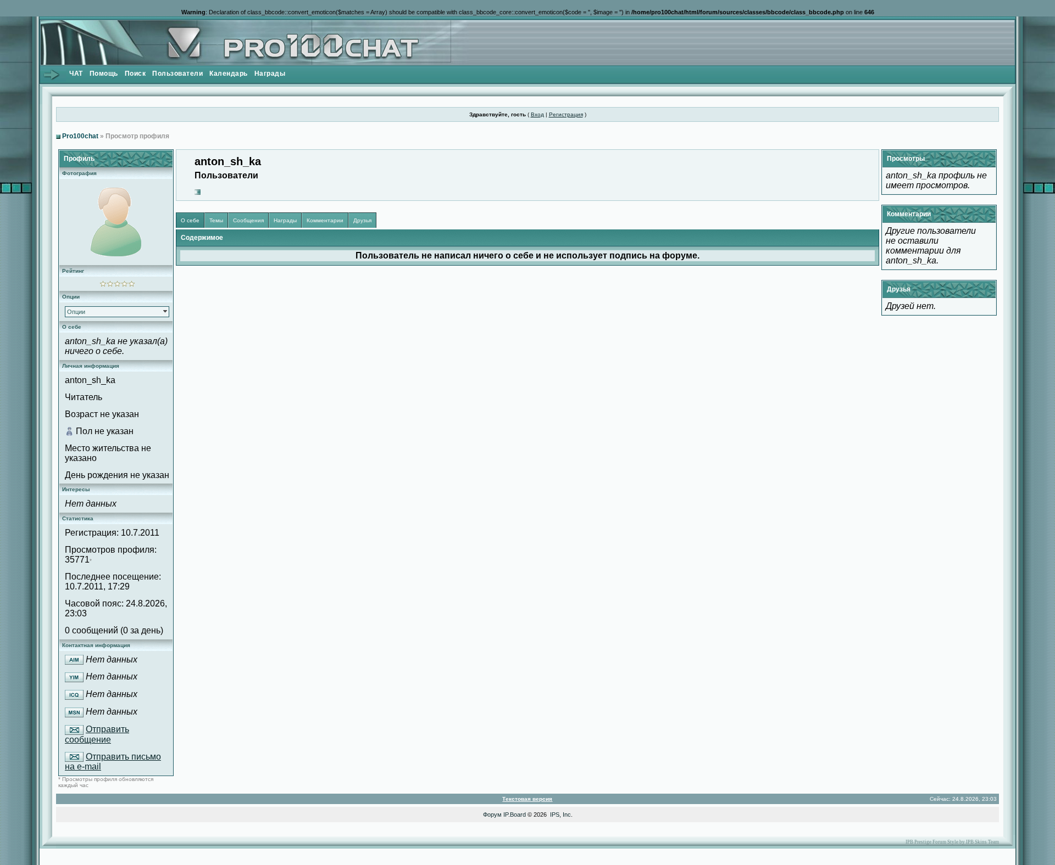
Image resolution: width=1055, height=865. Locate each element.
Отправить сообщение (97, 734)
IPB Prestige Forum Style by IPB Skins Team (952, 842)
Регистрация (566, 114)
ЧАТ (76, 73)
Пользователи (177, 73)
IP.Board (514, 814)
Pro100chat (80, 136)
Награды (270, 73)
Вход (537, 114)
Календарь (228, 73)
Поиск (135, 73)
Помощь (104, 73)
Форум (492, 814)
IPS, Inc (560, 814)
